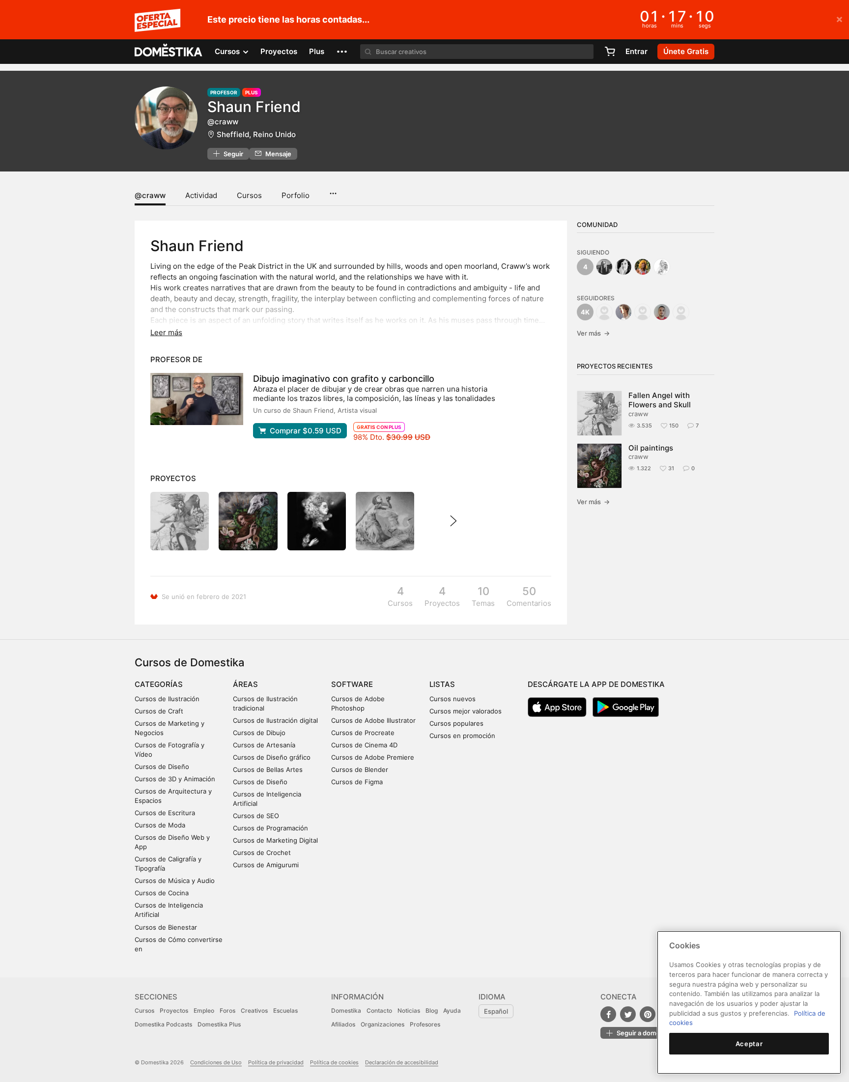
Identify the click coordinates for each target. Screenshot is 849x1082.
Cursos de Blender (359, 769)
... (333, 190)
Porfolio (296, 195)
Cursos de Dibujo (259, 733)
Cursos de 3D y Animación (175, 779)
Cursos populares (456, 723)
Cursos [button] (228, 51)
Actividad (201, 195)
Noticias (408, 1010)
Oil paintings (650, 448)
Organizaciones (382, 1024)
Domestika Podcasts (163, 1024)
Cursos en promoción (462, 736)
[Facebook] (608, 1014)
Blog (431, 1010)
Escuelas (285, 1010)
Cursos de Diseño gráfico (272, 757)
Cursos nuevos (452, 699)
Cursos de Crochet (262, 852)
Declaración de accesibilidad (401, 1062)
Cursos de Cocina (162, 893)
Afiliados (343, 1024)
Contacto (379, 1010)
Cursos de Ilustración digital (275, 720)
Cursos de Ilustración (167, 699)
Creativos (254, 1010)
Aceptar (749, 1044)
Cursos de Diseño (162, 766)
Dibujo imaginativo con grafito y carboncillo (343, 378)
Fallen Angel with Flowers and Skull (659, 400)
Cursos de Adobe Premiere (372, 757)
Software (352, 684)
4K (585, 312)
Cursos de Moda (160, 825)
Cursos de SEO (256, 816)
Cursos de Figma (357, 782)
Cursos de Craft (159, 711)
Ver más (593, 333)
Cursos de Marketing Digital (275, 840)
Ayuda (452, 1010)
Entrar (636, 51)
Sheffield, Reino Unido (256, 134)
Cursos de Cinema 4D (364, 745)
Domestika (346, 1010)
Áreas (245, 684)
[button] (342, 51)
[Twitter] (628, 1014)
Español (496, 1011)
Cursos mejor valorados (465, 711)
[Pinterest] (647, 1014)
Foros (227, 1010)
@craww (150, 195)
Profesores (425, 1024)
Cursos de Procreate (363, 733)
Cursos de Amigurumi (266, 865)
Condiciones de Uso (216, 1062)
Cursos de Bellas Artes (268, 769)
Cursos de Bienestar (166, 927)
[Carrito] (610, 51)
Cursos (249, 195)
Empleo (204, 1010)
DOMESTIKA (169, 51)
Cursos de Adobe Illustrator (373, 720)
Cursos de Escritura (165, 813)
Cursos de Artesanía (264, 745)
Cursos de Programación (270, 828)
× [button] (839, 18)
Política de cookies (334, 1062)
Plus (316, 51)
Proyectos (278, 51)
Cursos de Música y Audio (175, 880)
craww (638, 414)
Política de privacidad (276, 1062)
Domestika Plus (219, 1024)
